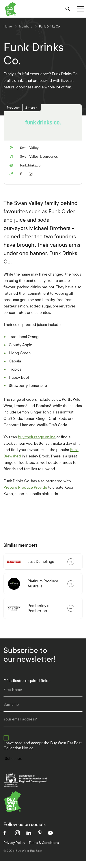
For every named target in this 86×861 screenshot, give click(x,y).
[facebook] (22, 173)
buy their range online (37, 437)
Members (25, 26)
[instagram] (31, 173)
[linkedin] (28, 832)
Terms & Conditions (44, 843)
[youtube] (50, 833)
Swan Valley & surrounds (39, 156)
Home (8, 26)
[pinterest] (39, 832)
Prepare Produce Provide (25, 487)
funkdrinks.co (25, 165)
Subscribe (13, 758)
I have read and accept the (43, 745)
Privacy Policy (14, 843)
